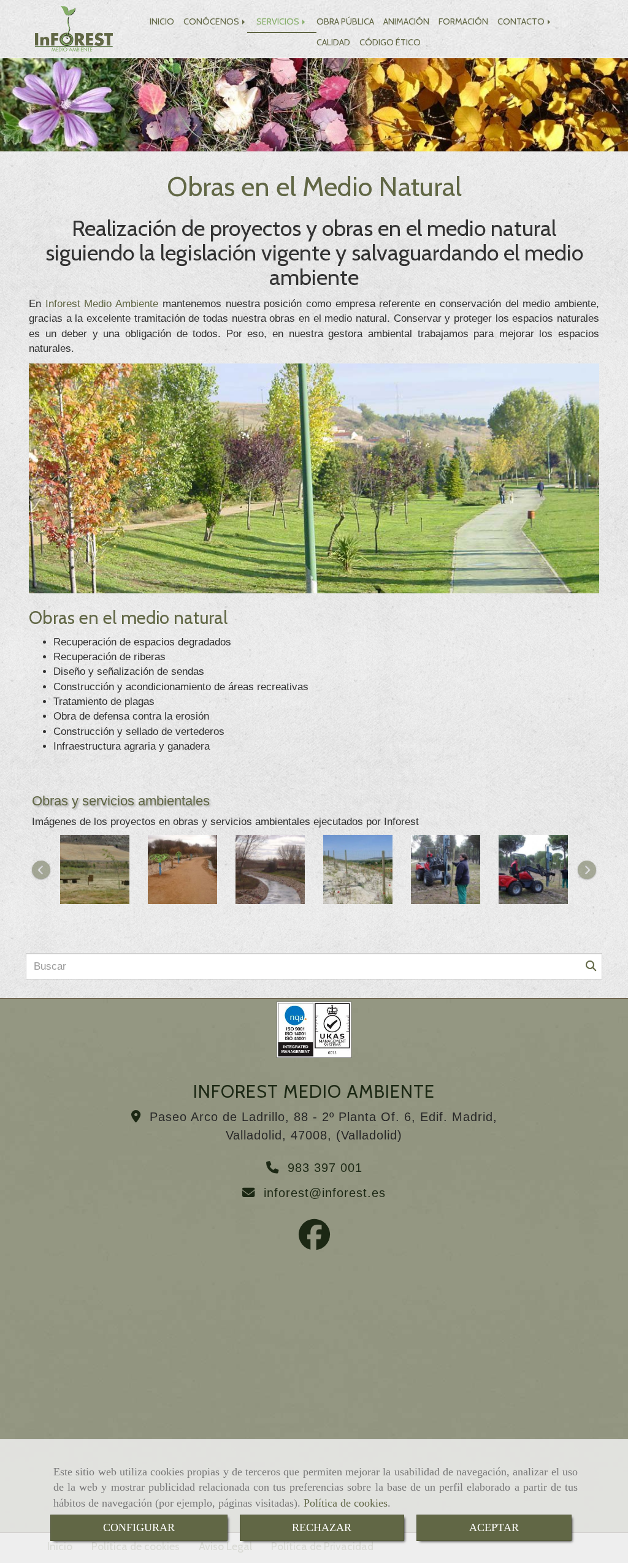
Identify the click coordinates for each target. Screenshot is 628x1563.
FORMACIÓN (463, 21)
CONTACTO (521, 21)
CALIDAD (333, 42)
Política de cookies (346, 1503)
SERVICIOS (278, 21)
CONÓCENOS (212, 21)
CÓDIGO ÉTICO (390, 42)
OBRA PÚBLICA (345, 21)
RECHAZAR (321, 1527)
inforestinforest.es (325, 1193)
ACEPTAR (494, 1527)
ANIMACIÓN (406, 21)
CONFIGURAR (139, 1527)
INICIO (162, 21)
